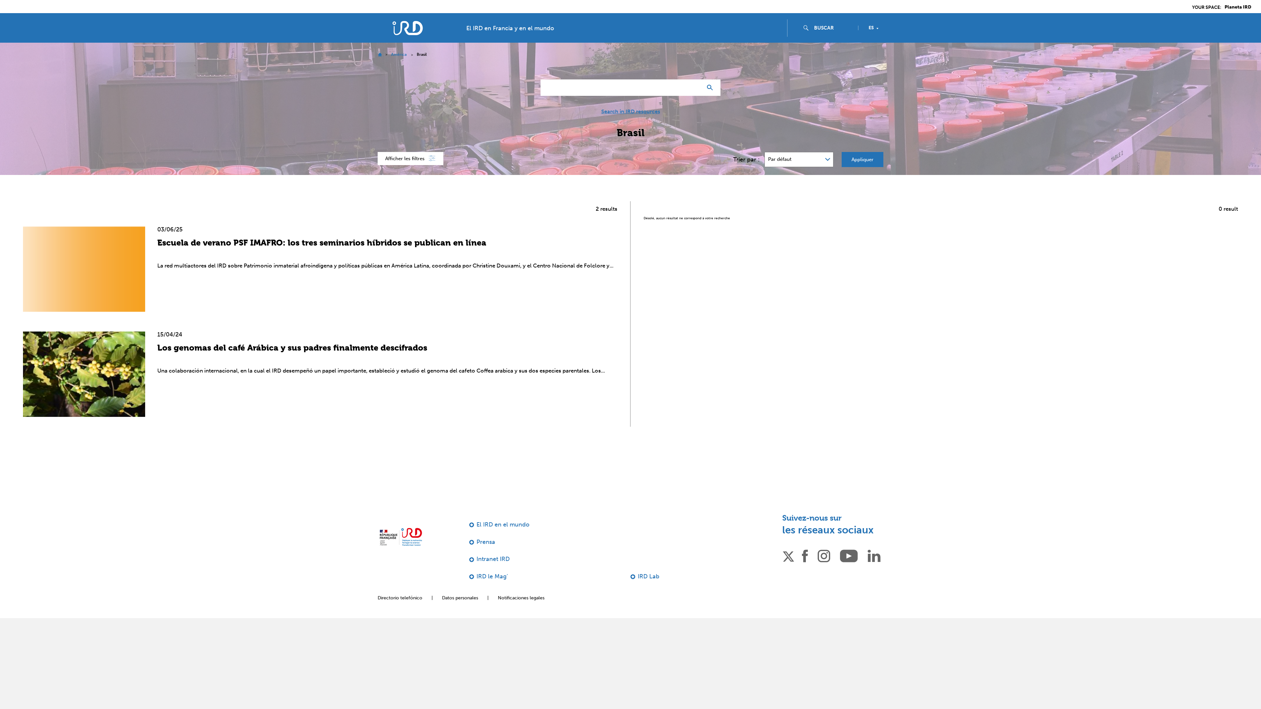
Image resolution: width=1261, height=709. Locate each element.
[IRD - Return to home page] (407, 28)
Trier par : (746, 159)
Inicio (380, 54)
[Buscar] (711, 87)
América (399, 54)
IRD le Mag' (492, 576)
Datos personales (460, 598)
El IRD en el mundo (502, 524)
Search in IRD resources (630, 111)
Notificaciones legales (521, 598)
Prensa (485, 542)
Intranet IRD (493, 559)
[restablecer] (695, 87)
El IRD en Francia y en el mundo (510, 28)
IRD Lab (648, 576)
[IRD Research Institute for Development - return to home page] (401, 537)
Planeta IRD (1238, 7)
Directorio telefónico (400, 598)
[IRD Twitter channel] (788, 555)
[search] (833, 28)
